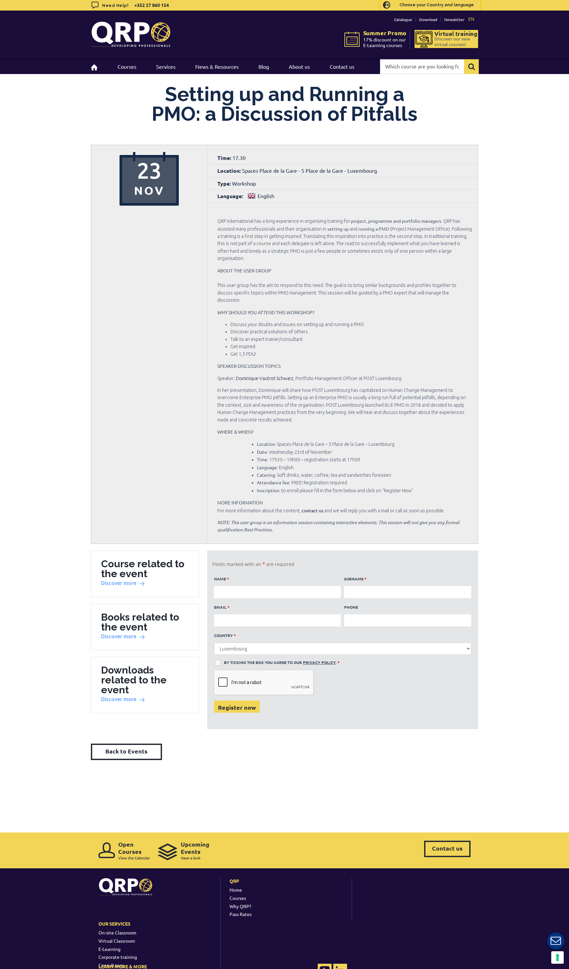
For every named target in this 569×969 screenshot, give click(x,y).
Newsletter (454, 19)
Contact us (447, 848)
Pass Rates (241, 914)
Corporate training (117, 957)
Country (225, 635)
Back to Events (126, 751)
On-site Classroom (117, 932)
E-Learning (109, 949)
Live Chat (556, 941)
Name (221, 578)
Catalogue (403, 19)
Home (236, 890)
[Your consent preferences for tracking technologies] (557, 957)
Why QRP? (240, 906)
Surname (355, 578)
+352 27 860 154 (151, 5)
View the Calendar (134, 850)
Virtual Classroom (116, 941)
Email (222, 607)
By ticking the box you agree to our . (281, 662)
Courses (238, 898)
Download (428, 19)
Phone (351, 607)
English (265, 195)
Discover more (118, 583)
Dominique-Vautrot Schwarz (264, 378)
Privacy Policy (319, 662)
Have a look (195, 850)
